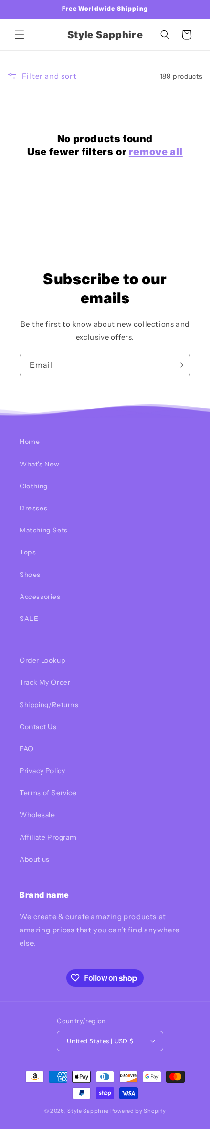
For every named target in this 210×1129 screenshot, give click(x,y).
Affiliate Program (48, 837)
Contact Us (38, 726)
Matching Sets (44, 530)
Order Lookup (42, 660)
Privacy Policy (42, 770)
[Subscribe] (179, 365)
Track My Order (45, 682)
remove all (156, 151)
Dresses (33, 508)
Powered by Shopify (138, 1110)
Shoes (30, 574)
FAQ (27, 748)
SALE (29, 618)
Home (30, 441)
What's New (40, 464)
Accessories (40, 596)
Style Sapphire (88, 1110)
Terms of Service (48, 792)
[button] (19, 34)
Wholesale (37, 814)
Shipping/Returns (49, 704)
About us (35, 859)
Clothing (34, 486)
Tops (28, 552)
